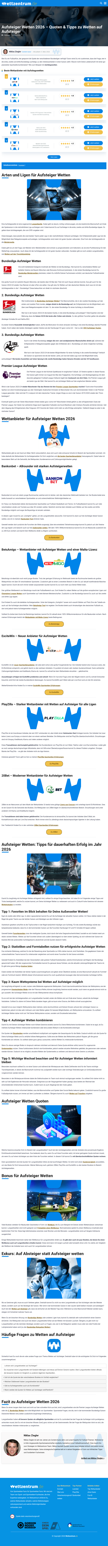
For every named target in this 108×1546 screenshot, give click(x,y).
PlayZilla (75, 1492)
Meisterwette (9, 242)
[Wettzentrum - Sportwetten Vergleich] (20, 3)
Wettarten (7, 35)
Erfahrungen (94, 84)
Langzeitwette (37, 224)
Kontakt (60, 1489)
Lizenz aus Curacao (67, 805)
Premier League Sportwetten (67, 387)
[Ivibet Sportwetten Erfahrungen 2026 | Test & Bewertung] (14, 133)
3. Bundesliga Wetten (16, 1411)
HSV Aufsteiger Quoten (92, 328)
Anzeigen (21, 165)
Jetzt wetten (94, 79)
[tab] (54, 1366)
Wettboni (51, 1225)
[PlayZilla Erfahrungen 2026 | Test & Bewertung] (14, 101)
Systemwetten (7, 1048)
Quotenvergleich (89, 1162)
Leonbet (75, 1489)
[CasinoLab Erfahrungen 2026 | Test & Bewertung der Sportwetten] (14, 117)
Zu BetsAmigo (54, 624)
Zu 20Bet (54, 832)
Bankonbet (76, 1495)
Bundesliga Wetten (35, 1318)
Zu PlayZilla (54, 764)
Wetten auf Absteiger (20, 1309)
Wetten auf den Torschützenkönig (17, 254)
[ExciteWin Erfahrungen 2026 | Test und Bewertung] (14, 149)
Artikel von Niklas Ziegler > (92, 1458)
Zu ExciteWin (54, 692)
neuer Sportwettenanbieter (24, 665)
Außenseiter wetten (40, 528)
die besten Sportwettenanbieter (70, 456)
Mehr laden (54, 157)
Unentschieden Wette (19, 989)
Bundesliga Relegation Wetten (38, 1327)
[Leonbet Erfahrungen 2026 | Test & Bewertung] (14, 86)
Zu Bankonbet (54, 538)
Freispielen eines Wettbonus (48, 1228)
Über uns (60, 1492)
